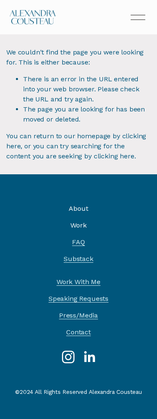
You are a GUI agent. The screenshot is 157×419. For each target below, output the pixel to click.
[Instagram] (68, 357)
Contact (78, 332)
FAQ (78, 242)
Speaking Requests (78, 299)
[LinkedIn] (89, 357)
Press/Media (78, 315)
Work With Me (78, 282)
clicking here (114, 156)
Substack (78, 259)
